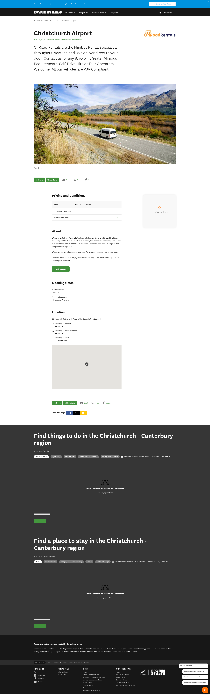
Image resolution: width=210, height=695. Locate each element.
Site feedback (63, 672)
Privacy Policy (88, 685)
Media (118, 672)
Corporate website (122, 683)
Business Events (121, 680)
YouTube (40, 682)
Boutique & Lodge (103, 562)
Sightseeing (56, 457)
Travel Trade (120, 677)
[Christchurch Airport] (159, 33)
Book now (39, 180)
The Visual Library (122, 675)
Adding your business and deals (94, 677)
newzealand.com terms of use (124, 651)
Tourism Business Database (125, 685)
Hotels (89, 562)
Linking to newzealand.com (92, 680)
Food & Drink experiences (88, 457)
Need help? (62, 675)
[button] (70, 13)
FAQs (85, 672)
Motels (38, 562)
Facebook (40, 678)
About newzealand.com (91, 675)
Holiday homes (50, 562)
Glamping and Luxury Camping (71, 562)
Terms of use (87, 683)
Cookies (86, 688)
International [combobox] (168, 13)
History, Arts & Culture (110, 457)
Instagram (41, 675)
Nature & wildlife (41, 457)
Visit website (52, 180)
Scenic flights (70, 457)
